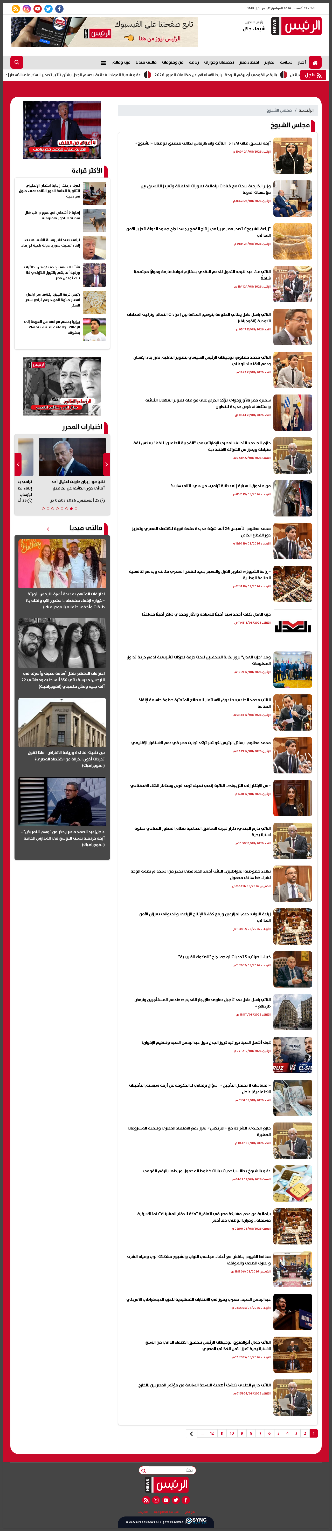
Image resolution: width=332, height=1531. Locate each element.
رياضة (194, 62)
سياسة (286, 62)
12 (212, 1433)
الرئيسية (306, 110)
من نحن (190, 1512)
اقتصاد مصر (249, 62)
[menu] (103, 62)
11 (222, 1433)
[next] (191, 1433)
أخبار (302, 62)
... (202, 1433)
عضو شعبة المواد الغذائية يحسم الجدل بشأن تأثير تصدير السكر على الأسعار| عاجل (123, 75)
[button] (76, 508)
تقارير (269, 62)
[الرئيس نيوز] (296, 26)
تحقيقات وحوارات (219, 62)
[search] (16, 62)
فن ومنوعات (173, 62)
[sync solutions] (196, 1522)
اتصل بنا (142, 1512)
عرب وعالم (121, 62)
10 (232, 1433)
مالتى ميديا (146, 62)
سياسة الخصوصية (166, 1512)
